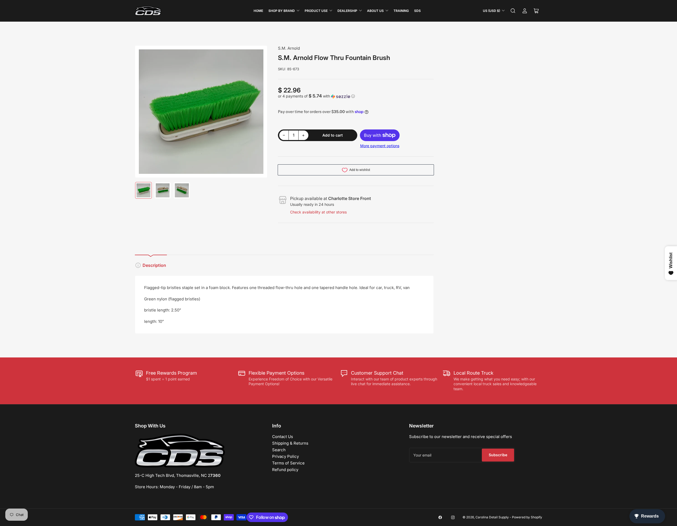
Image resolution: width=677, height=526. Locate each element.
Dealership (347, 11)
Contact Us (282, 436)
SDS (417, 11)
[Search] (513, 11)
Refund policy (285, 469)
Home (258, 11)
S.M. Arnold (289, 48)
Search (279, 449)
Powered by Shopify (527, 517)
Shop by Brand (281, 11)
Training (401, 11)
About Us (375, 11)
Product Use (316, 11)
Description (154, 265)
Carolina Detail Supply (492, 517)
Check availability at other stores (318, 212)
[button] (356, 96)
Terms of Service (288, 463)
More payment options (379, 145)
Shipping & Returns (290, 443)
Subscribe (498, 455)
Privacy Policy (285, 456)
